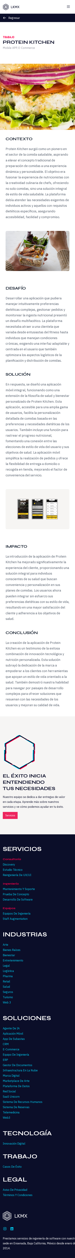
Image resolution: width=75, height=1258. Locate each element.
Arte (5, 944)
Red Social (9, 1091)
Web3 (6, 1117)
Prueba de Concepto (16, 894)
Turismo (8, 997)
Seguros (8, 992)
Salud (6, 986)
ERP (5, 1060)
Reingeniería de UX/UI (17, 875)
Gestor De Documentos (17, 1065)
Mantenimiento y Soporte (19, 889)
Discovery (9, 864)
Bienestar (9, 955)
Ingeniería (11, 883)
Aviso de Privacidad (15, 1189)
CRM (6, 1044)
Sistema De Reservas (16, 1107)
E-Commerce (11, 1049)
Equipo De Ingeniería (16, 1054)
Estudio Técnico (12, 869)
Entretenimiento (13, 960)
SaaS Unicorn (11, 1096)
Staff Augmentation (15, 918)
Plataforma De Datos (16, 1086)
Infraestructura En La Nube (20, 1070)
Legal (6, 965)
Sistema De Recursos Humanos (22, 1102)
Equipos (9, 908)
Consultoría (12, 859)
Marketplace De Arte (16, 1081)
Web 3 (7, 1002)
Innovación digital (14, 1143)
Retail (6, 981)
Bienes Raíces (11, 950)
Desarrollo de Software (18, 899)
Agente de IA (11, 1028)
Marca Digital (11, 1075)
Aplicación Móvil (13, 1033)
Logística (8, 971)
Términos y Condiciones (17, 1195)
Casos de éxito (12, 1166)
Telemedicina (11, 1112)
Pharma (8, 976)
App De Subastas (14, 1039)
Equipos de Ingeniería (17, 913)
